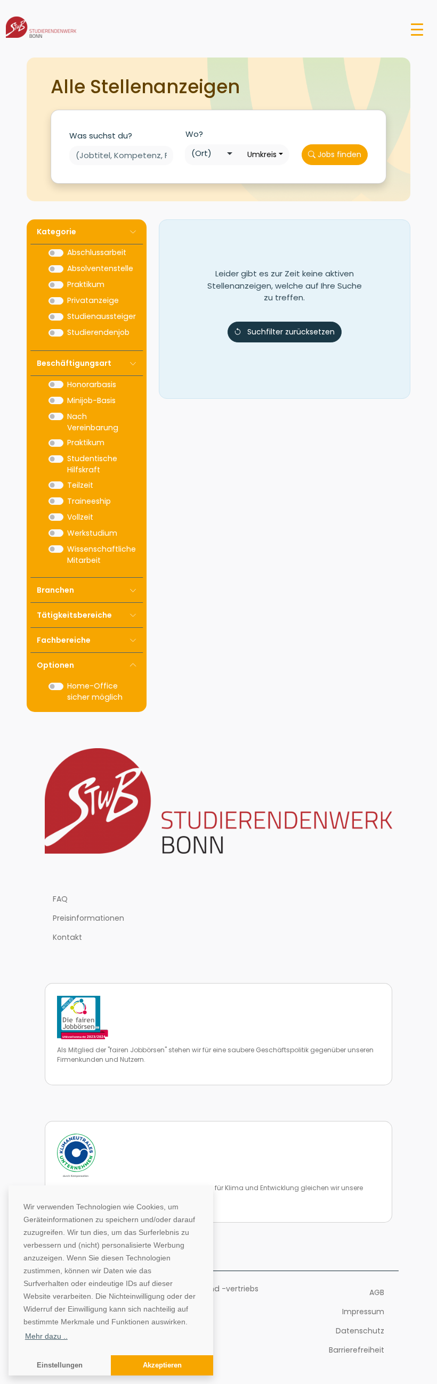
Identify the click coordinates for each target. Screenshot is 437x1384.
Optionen (55, 665)
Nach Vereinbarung (92, 422)
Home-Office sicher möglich (95, 691)
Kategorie (56, 231)
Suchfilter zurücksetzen (291, 331)
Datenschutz (360, 1330)
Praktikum (85, 284)
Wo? (194, 134)
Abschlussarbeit (96, 252)
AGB (376, 1292)
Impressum (363, 1311)
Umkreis (262, 154)
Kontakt (67, 937)
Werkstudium (92, 533)
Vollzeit (80, 517)
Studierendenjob (98, 332)
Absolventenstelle (100, 268)
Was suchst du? (100, 135)
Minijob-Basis (91, 400)
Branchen (55, 590)
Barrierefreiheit (356, 1350)
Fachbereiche (64, 640)
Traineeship (89, 501)
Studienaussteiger (101, 316)
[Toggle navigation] (417, 28)
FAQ (60, 899)
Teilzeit (80, 485)
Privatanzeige (93, 300)
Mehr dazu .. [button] (46, 1336)
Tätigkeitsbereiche (74, 615)
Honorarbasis (91, 384)
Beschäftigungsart (74, 363)
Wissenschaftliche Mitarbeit (101, 555)
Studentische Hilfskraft (92, 464)
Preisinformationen (88, 918)
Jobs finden (338, 154)
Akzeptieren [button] (162, 1365)
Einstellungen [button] (60, 1365)
